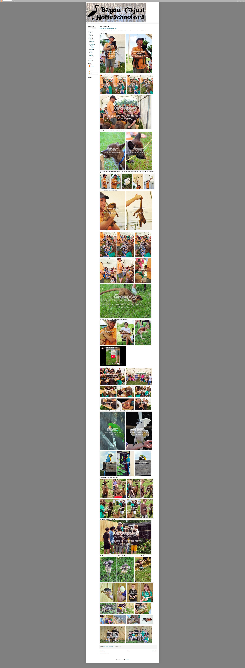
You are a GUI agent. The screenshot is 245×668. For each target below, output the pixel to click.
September (92, 44)
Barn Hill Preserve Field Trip (108, 28)
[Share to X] (118, 646)
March (91, 55)
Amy (91, 65)
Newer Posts (102, 651)
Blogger (127, 659)
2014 (90, 37)
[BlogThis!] (117, 646)
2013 (90, 38)
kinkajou (109, 190)
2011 (90, 60)
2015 (90, 35)
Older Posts (154, 651)
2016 (90, 34)
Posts (91, 71)
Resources (106, 22)
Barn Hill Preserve (114, 30)
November (92, 41)
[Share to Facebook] (119, 646)
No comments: (111, 646)
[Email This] (115, 646)
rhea (112, 555)
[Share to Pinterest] (120, 646)
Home (88, 22)
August (91, 49)
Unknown (92, 66)
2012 (90, 58)
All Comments (92, 73)
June (91, 52)
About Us (100, 22)
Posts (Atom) (106, 652)
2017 (90, 32)
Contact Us (94, 22)
